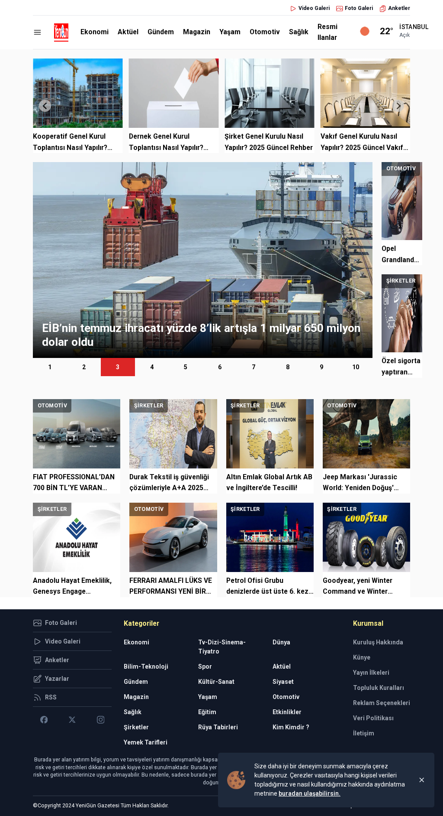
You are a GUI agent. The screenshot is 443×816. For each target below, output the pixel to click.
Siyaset (283, 681)
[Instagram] (101, 720)
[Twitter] (72, 720)
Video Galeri (314, 8)
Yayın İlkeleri (371, 672)
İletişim (363, 733)
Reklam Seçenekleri (381, 702)
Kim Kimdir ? (291, 727)
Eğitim (207, 712)
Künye (361, 657)
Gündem (161, 32)
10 (355, 367)
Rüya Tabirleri (218, 727)
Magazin (196, 32)
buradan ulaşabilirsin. (309, 793)
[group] (202, 260)
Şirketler (136, 727)
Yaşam (230, 32)
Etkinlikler (287, 712)
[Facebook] (44, 720)
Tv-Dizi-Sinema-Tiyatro (222, 647)
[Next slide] (398, 106)
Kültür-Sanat (216, 681)
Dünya (281, 642)
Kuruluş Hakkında (378, 642)
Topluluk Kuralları (378, 687)
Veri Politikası (373, 718)
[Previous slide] (45, 106)
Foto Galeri (359, 8)
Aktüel (128, 32)
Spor (205, 666)
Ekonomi (94, 32)
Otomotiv (265, 32)
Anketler (399, 8)
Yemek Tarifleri (145, 742)
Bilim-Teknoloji (146, 666)
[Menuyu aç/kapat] (37, 32)
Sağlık (298, 32)
